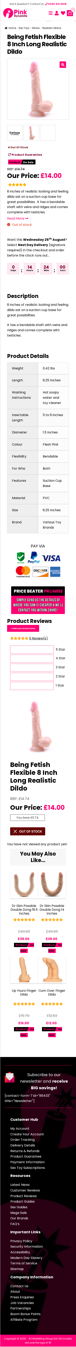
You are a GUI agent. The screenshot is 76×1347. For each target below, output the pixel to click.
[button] (63, 64)
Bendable (50, 456)
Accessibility (20, 1252)
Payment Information (27, 1162)
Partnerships (20, 1308)
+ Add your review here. (23, 628)
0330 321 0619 (56, 4)
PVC (46, 498)
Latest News (20, 1184)
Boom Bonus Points (25, 1314)
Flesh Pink (50, 444)
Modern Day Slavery (26, 1258)
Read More (16, 218)
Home (12, 28)
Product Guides (22, 1201)
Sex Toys (24, 28)
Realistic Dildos (51, 28)
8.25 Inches (52, 380)
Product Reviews (23, 1196)
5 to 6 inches (53, 415)
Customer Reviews (25, 1190)
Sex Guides (18, 1207)
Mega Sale (18, 1212)
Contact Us (19, 1286)
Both (46, 468)
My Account (19, 1128)
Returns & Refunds (25, 1151)
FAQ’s (14, 1224)
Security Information (26, 1246)
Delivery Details (22, 1145)
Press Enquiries (22, 1297)
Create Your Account (27, 1134)
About (15, 1291)
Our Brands (19, 1218)
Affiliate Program (23, 1319)
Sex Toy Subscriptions (27, 1167)
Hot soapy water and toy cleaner (52, 397)
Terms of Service (23, 1263)
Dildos (36, 28)
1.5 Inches (50, 432)
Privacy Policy (21, 1241)
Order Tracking (22, 1139)
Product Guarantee (26, 155)
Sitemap (17, 1269)
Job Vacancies (22, 1303)
